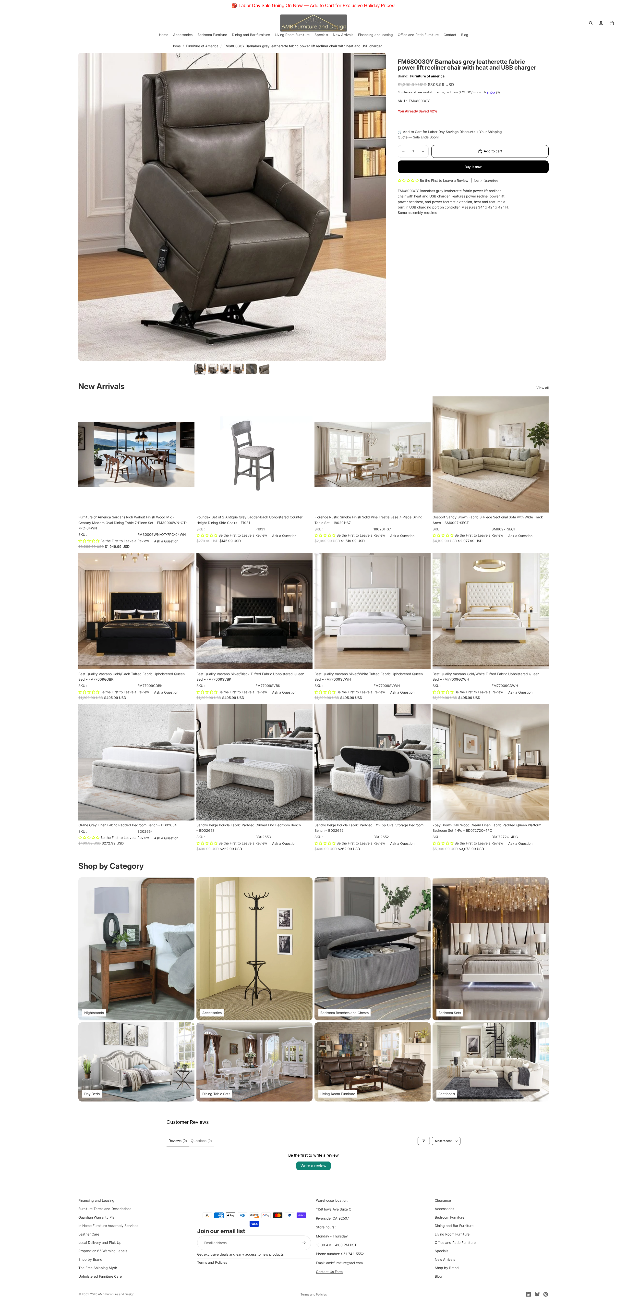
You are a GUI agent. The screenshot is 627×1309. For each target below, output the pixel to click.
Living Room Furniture (452, 1234)
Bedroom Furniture (449, 1217)
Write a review (313, 1165)
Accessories (444, 1209)
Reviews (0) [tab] (178, 1141)
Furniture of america (427, 76)
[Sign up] (304, 1243)
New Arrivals (445, 1259)
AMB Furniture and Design (116, 1294)
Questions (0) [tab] (201, 1141)
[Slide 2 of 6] (213, 369)
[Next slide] (187, 454)
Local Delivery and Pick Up (99, 1242)
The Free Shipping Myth (97, 1268)
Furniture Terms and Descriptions (104, 1209)
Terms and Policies (212, 1262)
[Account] (601, 23)
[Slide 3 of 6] (225, 369)
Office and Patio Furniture (455, 1242)
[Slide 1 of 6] (200, 369)
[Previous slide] (85, 454)
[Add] (186, 505)
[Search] (590, 23)
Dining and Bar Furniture (454, 1225)
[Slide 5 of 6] (251, 369)
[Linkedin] (528, 1294)
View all (542, 388)
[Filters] (424, 1141)
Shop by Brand (90, 1259)
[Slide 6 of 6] (264, 369)
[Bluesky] (537, 1294)
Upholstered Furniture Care (100, 1276)
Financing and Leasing (96, 1200)
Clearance (443, 1200)
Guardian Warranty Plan (97, 1217)
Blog (438, 1276)
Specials (441, 1251)
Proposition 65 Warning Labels (102, 1251)
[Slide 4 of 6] (238, 369)
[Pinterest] (546, 1294)
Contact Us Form (329, 1272)
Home (176, 46)
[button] (409, 180)
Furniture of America (202, 46)
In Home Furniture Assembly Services (108, 1225)
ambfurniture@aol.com (344, 1263)
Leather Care (88, 1234)
